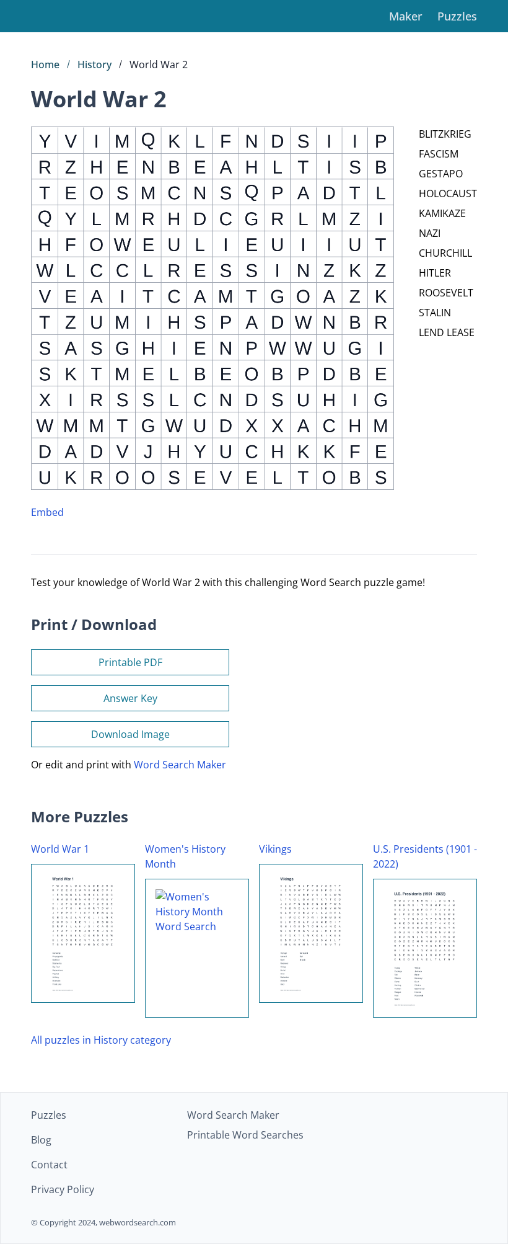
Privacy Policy (62, 1189)
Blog (41, 1140)
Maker (406, 16)
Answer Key (130, 698)
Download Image (130, 734)
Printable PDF (130, 662)
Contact (49, 1164)
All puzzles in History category (101, 1040)
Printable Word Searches (245, 1135)
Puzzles (457, 16)
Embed (47, 512)
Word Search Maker (180, 764)
